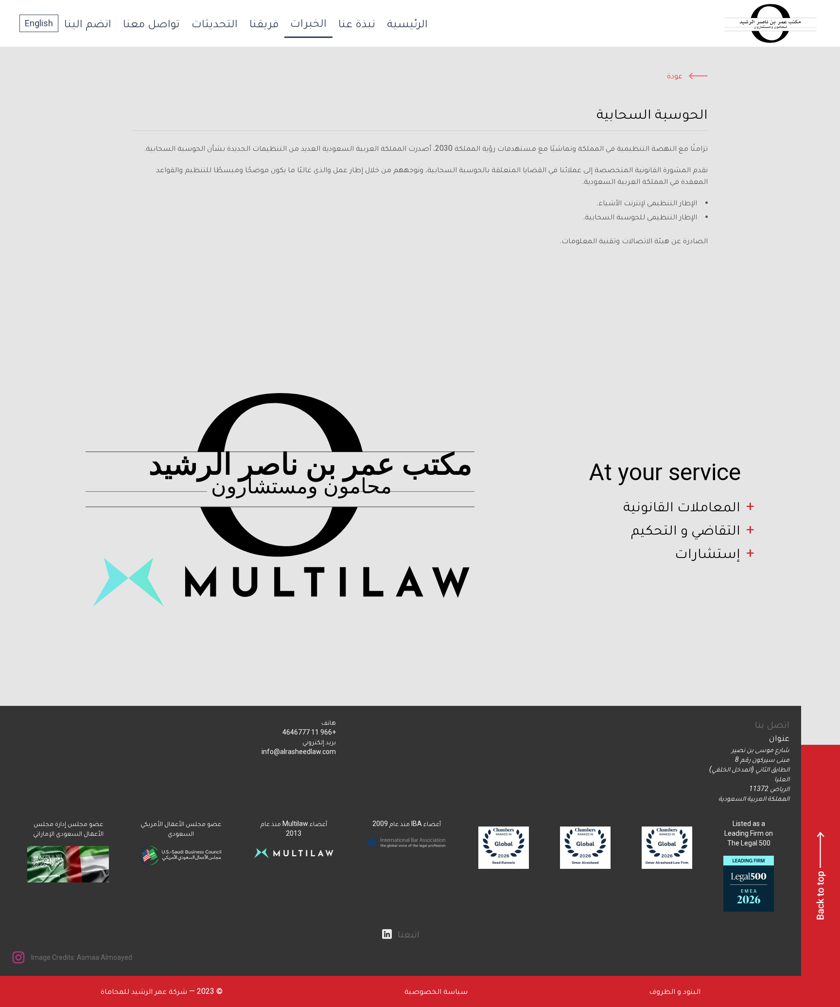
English (39, 23)
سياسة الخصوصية (436, 991)
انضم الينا (87, 23)
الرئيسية (407, 23)
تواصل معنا (151, 23)
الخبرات (308, 23)
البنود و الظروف (674, 991)
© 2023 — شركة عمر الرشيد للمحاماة (162, 991)
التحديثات (215, 23)
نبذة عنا (356, 23)
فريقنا (264, 23)
